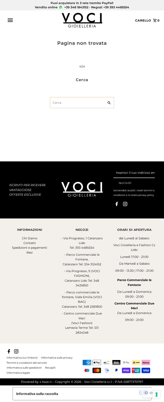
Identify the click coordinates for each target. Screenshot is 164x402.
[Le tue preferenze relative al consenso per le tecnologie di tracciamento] (156, 395)
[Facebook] (117, 205)
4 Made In (46, 381)
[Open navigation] (33, 20)
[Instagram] (125, 205)
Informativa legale (18, 372)
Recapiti (50, 367)
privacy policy (146, 195)
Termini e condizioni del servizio (27, 362)
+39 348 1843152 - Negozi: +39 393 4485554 (96, 7)
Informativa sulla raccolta (37, 394)
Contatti (29, 243)
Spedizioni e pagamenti (29, 248)
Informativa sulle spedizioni (24, 367)
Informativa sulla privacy (57, 357)
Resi (29, 252)
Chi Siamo (29, 238)
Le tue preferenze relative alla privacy (101, 393)
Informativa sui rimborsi (22, 357)
